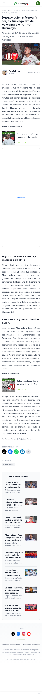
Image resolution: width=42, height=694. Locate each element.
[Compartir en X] (4, 451)
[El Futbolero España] (21, 3)
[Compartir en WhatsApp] (16, 451)
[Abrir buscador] (38, 3)
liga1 (10, 10)
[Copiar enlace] (28, 451)
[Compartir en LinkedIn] (22, 451)
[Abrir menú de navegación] (4, 3)
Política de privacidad (31, 645)
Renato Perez (14, 71)
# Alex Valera (8, 465)
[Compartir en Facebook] (10, 451)
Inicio (4, 10)
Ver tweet (21, 197)
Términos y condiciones (11, 645)
